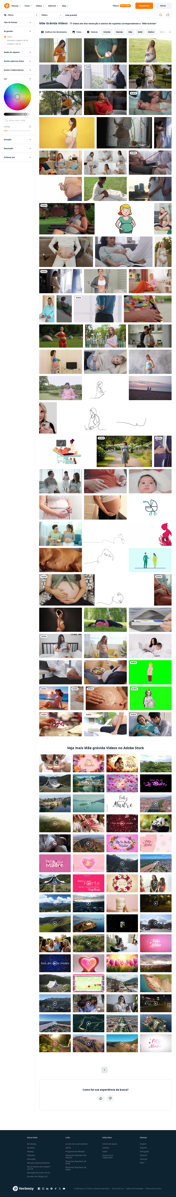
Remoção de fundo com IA (38, 1172)
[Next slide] (167, 32)
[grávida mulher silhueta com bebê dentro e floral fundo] (150, 534)
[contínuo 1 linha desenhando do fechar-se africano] (105, 534)
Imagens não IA (14, 44)
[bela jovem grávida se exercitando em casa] (60, 362)
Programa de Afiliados (75, 1151)
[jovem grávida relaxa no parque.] (105, 724)
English (143, 1144)
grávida (106, 32)
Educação (31, 1159)
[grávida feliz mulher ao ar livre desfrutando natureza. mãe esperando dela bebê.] (60, 103)
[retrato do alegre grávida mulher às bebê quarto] (105, 281)
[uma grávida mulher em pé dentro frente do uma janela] (60, 281)
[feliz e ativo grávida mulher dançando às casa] (124, 132)
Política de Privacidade (134, 1188)
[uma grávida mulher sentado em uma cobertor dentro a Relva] (105, 189)
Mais (64, 6)
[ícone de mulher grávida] (151, 698)
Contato (105, 1147)
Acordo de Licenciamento (77, 1144)
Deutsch (143, 1155)
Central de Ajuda (109, 1144)
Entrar (163, 5)
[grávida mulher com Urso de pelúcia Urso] (60, 189)
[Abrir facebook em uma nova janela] (39, 1189)
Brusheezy (31, 1144)
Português (144, 1151)
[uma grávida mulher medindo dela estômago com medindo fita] (150, 362)
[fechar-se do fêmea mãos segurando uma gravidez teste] (150, 620)
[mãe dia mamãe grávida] (150, 672)
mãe (130, 32)
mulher (151, 32)
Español (143, 1147)
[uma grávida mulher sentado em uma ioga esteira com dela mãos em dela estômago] (163, 218)
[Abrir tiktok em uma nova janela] (56, 1189)
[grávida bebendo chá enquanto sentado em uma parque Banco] (67, 218)
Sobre (104, 1151)
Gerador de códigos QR (37, 1176)
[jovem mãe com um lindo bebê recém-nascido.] (150, 103)
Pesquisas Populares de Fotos (76, 1162)
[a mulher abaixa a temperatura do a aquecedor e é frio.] (150, 281)
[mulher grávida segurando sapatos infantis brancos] (105, 50)
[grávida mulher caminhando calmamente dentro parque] (124, 451)
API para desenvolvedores (38, 1163)
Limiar (7, 126)
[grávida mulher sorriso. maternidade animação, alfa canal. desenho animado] (124, 218)
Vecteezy (31, 1147)
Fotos (27, 6)
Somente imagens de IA (17, 40)
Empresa (31, 1155)
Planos (116, 5)
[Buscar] (160, 15)
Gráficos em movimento (56, 32)
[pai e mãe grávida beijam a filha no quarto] (60, 481)
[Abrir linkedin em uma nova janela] (47, 1189)
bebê (140, 32)
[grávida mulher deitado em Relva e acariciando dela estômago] (105, 620)
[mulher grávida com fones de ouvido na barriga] (60, 646)
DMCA (68, 1147)
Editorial (52, 6)
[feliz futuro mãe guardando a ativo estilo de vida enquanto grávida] (150, 77)
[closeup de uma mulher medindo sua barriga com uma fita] (60, 507)
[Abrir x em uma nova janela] (60, 1189)
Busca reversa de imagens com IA (38, 1167)
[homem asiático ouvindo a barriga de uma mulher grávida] (150, 724)
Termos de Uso (118, 1188)
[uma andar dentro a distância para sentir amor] (150, 388)
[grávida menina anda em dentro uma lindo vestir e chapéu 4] (148, 308)
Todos (9, 37)
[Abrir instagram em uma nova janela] (43, 1189)
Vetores (14, 6)
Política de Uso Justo (153, 1188)
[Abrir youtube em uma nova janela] (64, 1189)
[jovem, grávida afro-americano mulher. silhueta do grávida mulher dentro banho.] (60, 620)
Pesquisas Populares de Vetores (76, 1156)
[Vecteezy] (6, 5)
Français (143, 1159)
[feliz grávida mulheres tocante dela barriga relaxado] (105, 646)
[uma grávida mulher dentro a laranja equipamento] (61, 336)
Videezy (30, 1151)
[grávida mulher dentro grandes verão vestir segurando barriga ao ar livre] (163, 252)
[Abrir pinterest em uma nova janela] (51, 1189)
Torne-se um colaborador (107, 1156)
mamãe (119, 32)
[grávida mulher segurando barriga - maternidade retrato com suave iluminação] (67, 590)
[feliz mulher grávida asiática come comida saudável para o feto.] (105, 77)
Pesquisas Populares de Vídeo (76, 1168)
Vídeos (39, 6)
